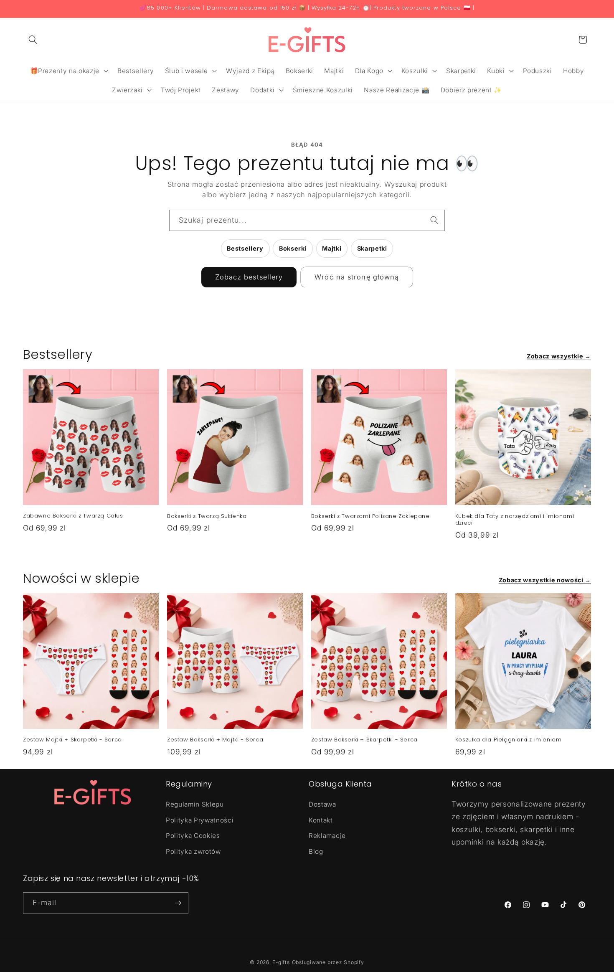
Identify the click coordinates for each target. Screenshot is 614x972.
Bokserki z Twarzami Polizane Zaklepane (370, 516)
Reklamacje (327, 836)
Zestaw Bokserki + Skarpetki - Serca (364, 740)
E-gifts (280, 962)
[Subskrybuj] (178, 903)
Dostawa (322, 804)
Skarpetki (372, 248)
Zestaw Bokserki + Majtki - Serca (215, 740)
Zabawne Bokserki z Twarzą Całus (73, 516)
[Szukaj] (434, 220)
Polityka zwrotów (193, 851)
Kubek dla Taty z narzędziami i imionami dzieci (514, 520)
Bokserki (293, 248)
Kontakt (321, 820)
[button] (33, 40)
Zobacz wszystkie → (559, 356)
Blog (316, 851)
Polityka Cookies (193, 836)
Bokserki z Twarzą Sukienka (207, 516)
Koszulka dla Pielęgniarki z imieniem (508, 740)
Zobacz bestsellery (249, 277)
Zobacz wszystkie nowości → (545, 580)
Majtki (331, 248)
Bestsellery (245, 248)
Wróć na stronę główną (357, 277)
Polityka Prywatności (199, 820)
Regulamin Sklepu (195, 804)
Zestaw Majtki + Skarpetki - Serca (72, 740)
